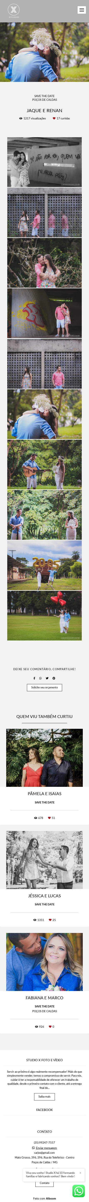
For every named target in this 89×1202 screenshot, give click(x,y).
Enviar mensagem (46, 1148)
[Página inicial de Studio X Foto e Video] (13, 11)
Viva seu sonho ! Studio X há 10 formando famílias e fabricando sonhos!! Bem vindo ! (50, 1175)
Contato (44, 1183)
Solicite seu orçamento (44, 687)
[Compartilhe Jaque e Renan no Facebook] (34, 678)
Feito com (44, 1198)
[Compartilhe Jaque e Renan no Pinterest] (54, 678)
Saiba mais (44, 1096)
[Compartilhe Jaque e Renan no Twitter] (47, 678)
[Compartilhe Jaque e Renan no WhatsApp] (40, 678)
